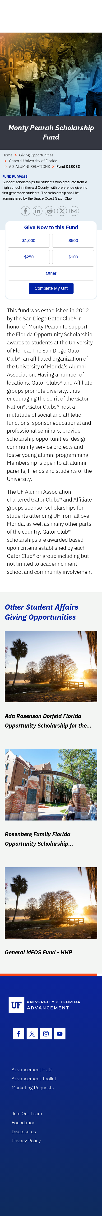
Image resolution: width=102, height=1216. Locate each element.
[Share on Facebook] (27, 212)
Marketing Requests (33, 1087)
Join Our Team (27, 1113)
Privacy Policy (26, 1140)
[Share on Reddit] (51, 212)
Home (7, 155)
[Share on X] (63, 212)
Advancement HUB (32, 1069)
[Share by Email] (75, 212)
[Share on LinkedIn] (39, 212)
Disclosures (24, 1131)
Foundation (23, 1122)
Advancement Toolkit (34, 1078)
